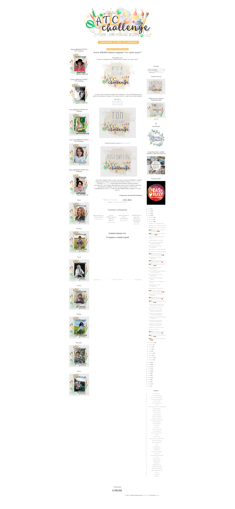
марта (150, 355)
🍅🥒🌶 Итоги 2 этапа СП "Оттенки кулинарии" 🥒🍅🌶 (157, 254)
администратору (134, 181)
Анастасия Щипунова (156, 399)
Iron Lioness (157, 393)
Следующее (96, 279)
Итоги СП (156, 427)
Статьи (157, 457)
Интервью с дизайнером (156, 420)
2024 (149, 213)
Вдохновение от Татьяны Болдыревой (155, 246)
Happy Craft (106, 183)
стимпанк (156, 476)
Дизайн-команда (156, 416)
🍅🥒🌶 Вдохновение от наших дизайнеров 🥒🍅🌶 (157, 230)
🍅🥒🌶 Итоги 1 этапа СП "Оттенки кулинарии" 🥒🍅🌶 (157, 291)
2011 (149, 386)
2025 (149, 211)
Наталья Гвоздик (156, 440)
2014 (149, 379)
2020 (149, 366)
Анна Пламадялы (156, 403)
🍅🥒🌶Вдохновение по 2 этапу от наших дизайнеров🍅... (157, 298)
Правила (119, 42)
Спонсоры (156, 453)
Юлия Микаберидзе (157, 468)
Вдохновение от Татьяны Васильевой (155, 275)
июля (150, 347)
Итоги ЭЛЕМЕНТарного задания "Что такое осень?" (157, 271)
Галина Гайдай (157, 414)
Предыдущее (138, 279)
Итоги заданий (115, 202)
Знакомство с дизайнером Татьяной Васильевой (155, 321)
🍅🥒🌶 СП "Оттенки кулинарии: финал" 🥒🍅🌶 (157, 234)
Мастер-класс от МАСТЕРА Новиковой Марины (156, 243)
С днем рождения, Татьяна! (156, 240)
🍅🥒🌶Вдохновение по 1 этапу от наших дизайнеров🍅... (157, 332)
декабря (151, 217)
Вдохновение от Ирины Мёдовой (157, 249)
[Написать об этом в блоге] (125, 200)
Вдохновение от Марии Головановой (155, 268)
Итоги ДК (156, 425)
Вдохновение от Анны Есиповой (157, 227)
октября (151, 221)
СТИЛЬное (157, 449)
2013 (149, 382)
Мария (157, 434)
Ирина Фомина (157, 423)
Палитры (156, 446)
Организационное (156, 442)
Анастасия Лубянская (156, 397)
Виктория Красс (157, 410)
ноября (151, 219)
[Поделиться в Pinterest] (131, 200)
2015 (149, 377)
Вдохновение (156, 408)
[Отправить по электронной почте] (124, 200)
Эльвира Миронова (157, 466)
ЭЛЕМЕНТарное (123, 202)
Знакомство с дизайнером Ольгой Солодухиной (155, 324)
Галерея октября (153, 329)
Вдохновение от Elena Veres (156, 288)
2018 (149, 371)
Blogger (157, 495)
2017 (149, 373)
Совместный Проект (156, 451)
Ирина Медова (157, 421)
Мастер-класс (156, 436)
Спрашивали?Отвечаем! (156, 455)
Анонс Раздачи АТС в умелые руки (157, 406)
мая (150, 351)
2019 (149, 369)
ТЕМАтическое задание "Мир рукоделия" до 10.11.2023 (156, 305)
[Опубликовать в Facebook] (129, 200)
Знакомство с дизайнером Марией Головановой (155, 310)
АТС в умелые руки (157, 395)
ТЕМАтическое (157, 459)
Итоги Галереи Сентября (155, 308)
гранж (156, 472)
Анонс (156, 405)
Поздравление (157, 448)
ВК (109, 188)
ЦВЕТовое (156, 463)
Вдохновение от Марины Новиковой (155, 258)
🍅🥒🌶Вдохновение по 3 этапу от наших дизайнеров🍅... (157, 261)
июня (150, 349)
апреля (151, 353)
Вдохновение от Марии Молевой (157, 225)
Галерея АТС (156, 412)
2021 (149, 364)
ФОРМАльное (156, 461)
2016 (149, 375)
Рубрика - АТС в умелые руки (156, 223)
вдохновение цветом (156, 470)
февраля (151, 357)
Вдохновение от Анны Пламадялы (154, 285)
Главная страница (106, 42)
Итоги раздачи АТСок (156, 433)
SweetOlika (146, 495)
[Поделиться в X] (127, 200)
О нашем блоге (132, 42)
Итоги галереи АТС (157, 429)
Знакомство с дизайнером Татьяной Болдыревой (155, 314)
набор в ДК (157, 474)
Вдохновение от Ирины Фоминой (157, 251)
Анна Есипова (156, 401)
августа (151, 344)
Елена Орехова (157, 418)
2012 (149, 384)
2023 (149, 215)
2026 (149, 209)
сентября (151, 342)
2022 (149, 362)
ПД (157, 444)
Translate (161, 72)
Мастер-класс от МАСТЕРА (157, 438)
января (151, 359)
